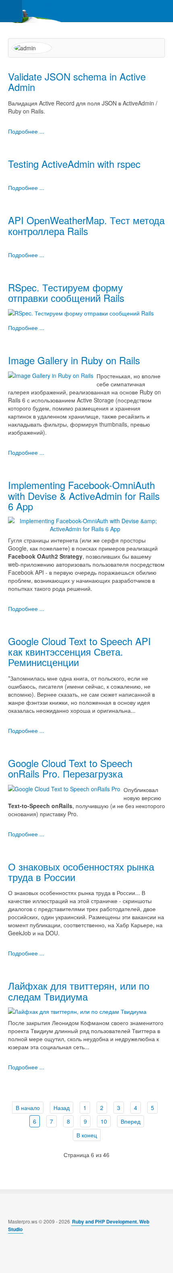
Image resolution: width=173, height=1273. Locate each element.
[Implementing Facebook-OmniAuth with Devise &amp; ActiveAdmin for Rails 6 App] (85, 524)
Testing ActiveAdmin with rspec (74, 164)
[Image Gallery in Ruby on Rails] (50, 374)
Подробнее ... (26, 131)
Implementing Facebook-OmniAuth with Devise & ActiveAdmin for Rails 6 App (84, 495)
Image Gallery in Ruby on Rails (74, 360)
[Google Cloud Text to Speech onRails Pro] (64, 788)
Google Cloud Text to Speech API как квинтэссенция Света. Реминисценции (79, 651)
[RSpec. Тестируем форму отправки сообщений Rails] (81, 312)
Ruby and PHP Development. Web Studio (78, 1225)
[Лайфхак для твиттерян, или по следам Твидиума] (77, 1011)
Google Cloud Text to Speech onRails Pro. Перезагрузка (70, 768)
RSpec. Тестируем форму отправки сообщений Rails (66, 292)
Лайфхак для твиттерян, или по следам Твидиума (78, 990)
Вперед (130, 1121)
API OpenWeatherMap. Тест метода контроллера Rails (86, 225)
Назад (62, 1108)
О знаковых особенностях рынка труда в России (81, 871)
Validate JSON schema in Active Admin (77, 81)
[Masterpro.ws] (32, 11)
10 (104, 1121)
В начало (28, 1108)
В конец (86, 1135)
